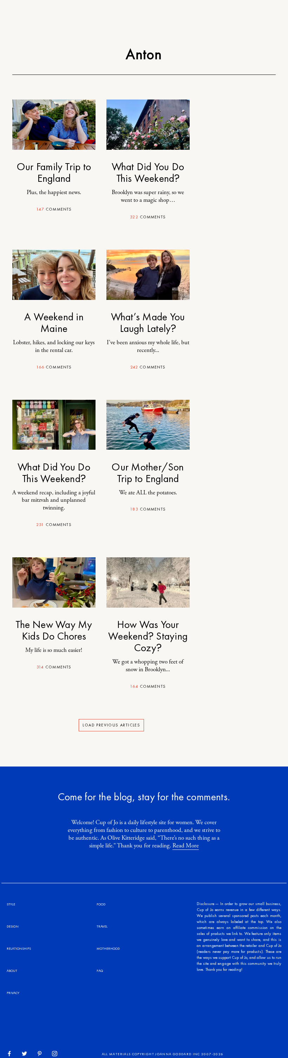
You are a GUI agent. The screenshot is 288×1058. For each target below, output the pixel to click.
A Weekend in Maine (54, 322)
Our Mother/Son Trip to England (148, 472)
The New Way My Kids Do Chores (53, 630)
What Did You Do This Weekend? (148, 172)
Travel (102, 926)
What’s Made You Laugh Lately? (148, 322)
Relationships (19, 948)
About (12, 970)
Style (11, 904)
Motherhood (108, 948)
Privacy (13, 992)
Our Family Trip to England (54, 172)
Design (13, 926)
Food (101, 904)
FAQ (100, 970)
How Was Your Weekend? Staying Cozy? (148, 636)
